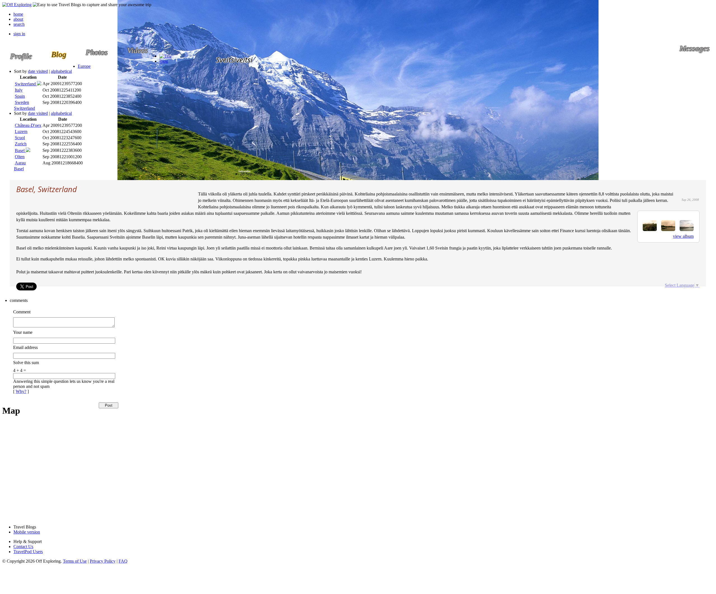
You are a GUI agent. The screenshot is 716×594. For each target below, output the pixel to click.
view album (683, 236)
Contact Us (23, 546)
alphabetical (61, 71)
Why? (21, 391)
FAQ (123, 561)
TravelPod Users (28, 551)
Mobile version (26, 532)
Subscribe (244, 171)
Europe (84, 66)
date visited (38, 71)
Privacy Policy (103, 561)
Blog (163, 61)
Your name (22, 332)
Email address (25, 347)
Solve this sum (26, 362)
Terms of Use (75, 561)
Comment (21, 311)
